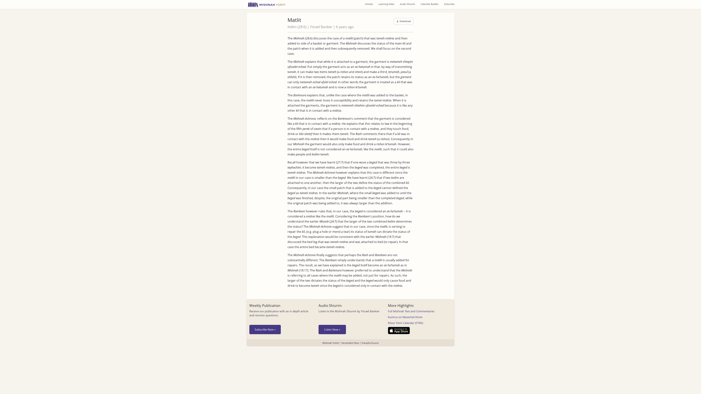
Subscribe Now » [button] (265, 329)
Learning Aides (386, 4)
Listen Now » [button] (332, 329)
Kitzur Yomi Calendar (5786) (405, 323)
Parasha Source (370, 343)
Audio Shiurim (407, 4)
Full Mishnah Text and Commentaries (411, 311)
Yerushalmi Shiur (350, 343)
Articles (369, 4)
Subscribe (449, 4)
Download (405, 21)
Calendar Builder (429, 4)
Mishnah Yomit (330, 343)
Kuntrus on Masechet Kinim (405, 317)
